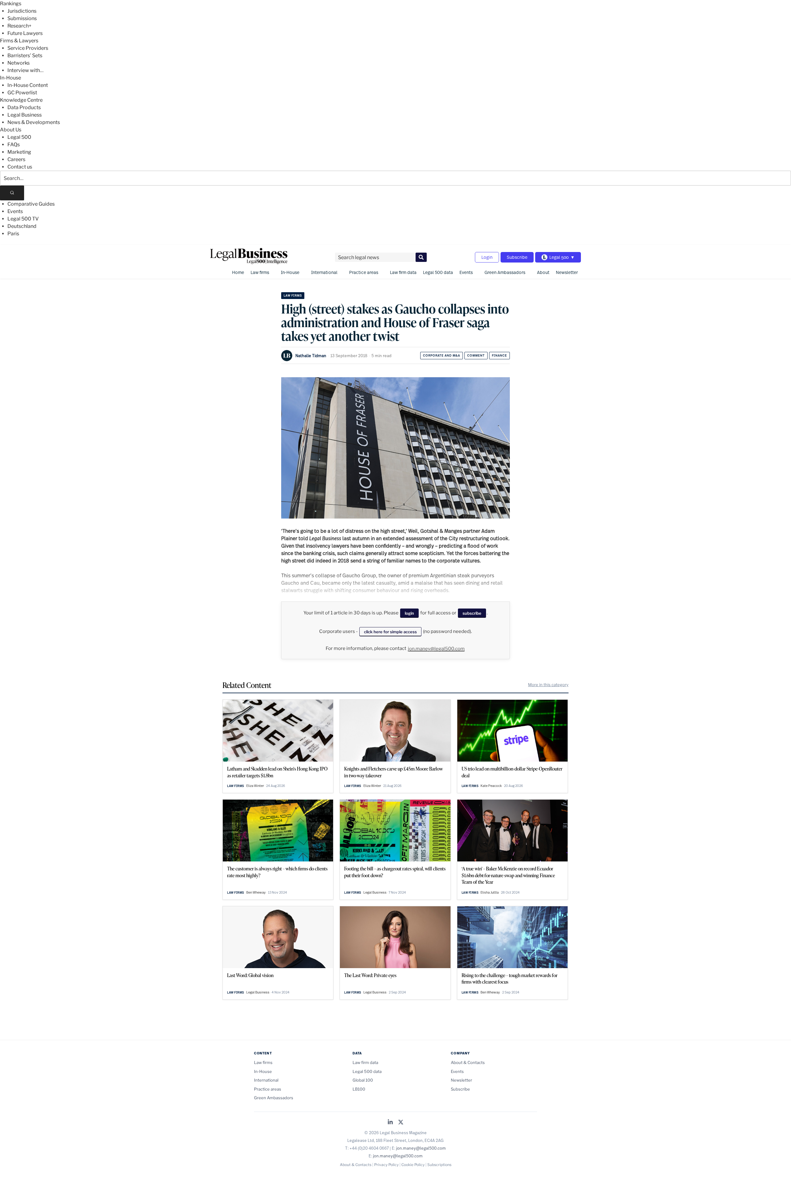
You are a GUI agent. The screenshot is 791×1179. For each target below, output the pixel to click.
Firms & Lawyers (19, 41)
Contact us (19, 167)
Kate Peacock (491, 786)
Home (238, 272)
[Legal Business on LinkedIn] (390, 1122)
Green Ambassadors (504, 272)
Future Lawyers (25, 33)
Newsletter (567, 272)
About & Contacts (468, 1062)
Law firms (260, 272)
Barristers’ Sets (24, 55)
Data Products (24, 107)
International (324, 272)
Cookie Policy (413, 1164)
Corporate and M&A (441, 355)
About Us (10, 130)
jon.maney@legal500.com (436, 648)
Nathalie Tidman (310, 355)
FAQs (13, 144)
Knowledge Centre (21, 100)
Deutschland (21, 226)
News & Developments (33, 122)
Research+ (19, 26)
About (543, 272)
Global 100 (363, 1080)
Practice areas (363, 272)
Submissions (22, 18)
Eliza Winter (255, 786)
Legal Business (24, 115)
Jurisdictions (21, 11)
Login (487, 257)
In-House (10, 78)
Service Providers (27, 48)
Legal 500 (19, 137)
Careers (16, 159)
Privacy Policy (386, 1164)
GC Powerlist (22, 93)
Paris (13, 234)
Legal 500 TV (23, 219)
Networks (18, 63)
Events (15, 211)
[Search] (12, 193)
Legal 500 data (438, 272)
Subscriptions (439, 1164)
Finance (499, 355)
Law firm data (403, 272)
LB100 (359, 1089)
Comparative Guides (31, 204)
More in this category (548, 684)
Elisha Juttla (489, 892)
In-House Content (27, 85)
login (409, 613)
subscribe (472, 613)
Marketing (19, 152)
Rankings (10, 3)
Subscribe (517, 257)
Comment (476, 355)
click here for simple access (390, 631)
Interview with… (25, 70)
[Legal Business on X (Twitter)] (401, 1122)
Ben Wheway (256, 892)
